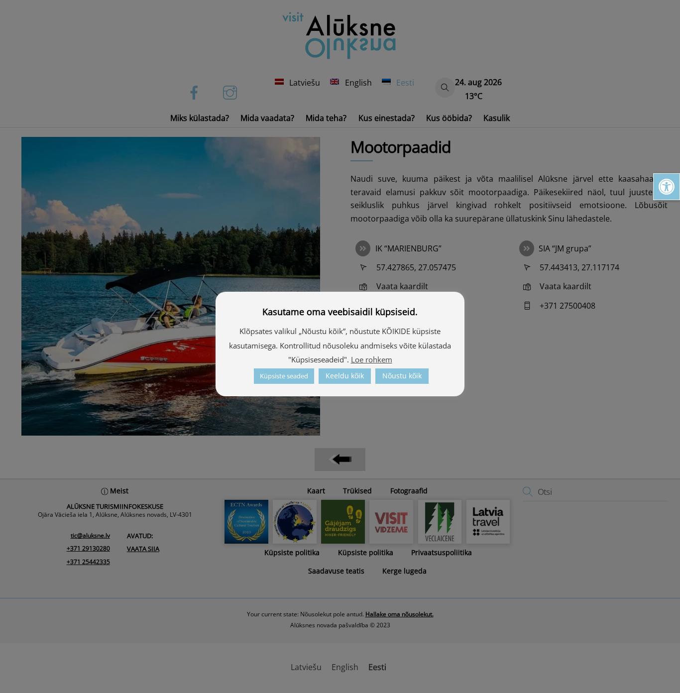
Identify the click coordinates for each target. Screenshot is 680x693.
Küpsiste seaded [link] (284, 375)
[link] (667, 187)
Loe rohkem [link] (371, 359)
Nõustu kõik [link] (402, 375)
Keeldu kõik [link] (345, 375)
